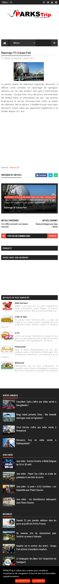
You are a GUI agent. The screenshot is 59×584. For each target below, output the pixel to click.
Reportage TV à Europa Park (15, 207)
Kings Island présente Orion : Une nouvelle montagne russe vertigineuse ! (36, 416)
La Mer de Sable (21, 316)
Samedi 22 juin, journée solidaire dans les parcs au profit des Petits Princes (36, 522)
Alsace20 (14, 167)
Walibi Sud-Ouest (21, 302)
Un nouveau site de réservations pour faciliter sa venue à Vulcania (36, 534)
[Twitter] (48, 2)
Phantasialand (20, 346)
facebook (52, 236)
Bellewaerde (19, 362)
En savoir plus (22, 581)
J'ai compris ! (38, 581)
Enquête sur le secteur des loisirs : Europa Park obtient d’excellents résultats (36, 547)
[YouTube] (52, 2)
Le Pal (17, 332)
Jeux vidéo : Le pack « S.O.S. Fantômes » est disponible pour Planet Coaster (36, 488)
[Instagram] (56, 2)
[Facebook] (44, 2)
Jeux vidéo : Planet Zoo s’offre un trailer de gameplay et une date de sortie (36, 475)
